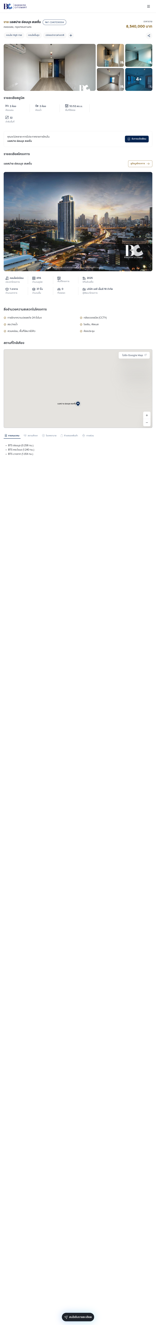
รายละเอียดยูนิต (14, 98)
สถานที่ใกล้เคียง (14, 343)
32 (11, 118)
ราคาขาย (148, 22)
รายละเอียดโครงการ (17, 154)
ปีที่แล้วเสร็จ (88, 282)
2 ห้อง (13, 106)
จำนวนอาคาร (11, 293)
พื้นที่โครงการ (63, 281)
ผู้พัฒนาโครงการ (90, 293)
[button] (78, 403)
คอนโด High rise (14, 35)
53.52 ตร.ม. (76, 106)
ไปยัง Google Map (132, 355)
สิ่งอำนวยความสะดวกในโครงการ (25, 309)
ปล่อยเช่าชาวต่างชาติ (55, 35)
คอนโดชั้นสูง (33, 35)
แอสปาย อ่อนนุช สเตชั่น (18, 163)
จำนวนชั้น (36, 293)
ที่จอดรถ (61, 293)
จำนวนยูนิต (37, 282)
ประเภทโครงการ (12, 282)
